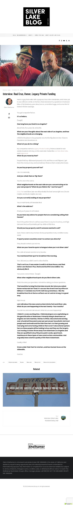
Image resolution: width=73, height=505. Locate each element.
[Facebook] (59, 42)
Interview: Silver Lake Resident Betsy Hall (51, 418)
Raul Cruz (29, 362)
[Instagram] (61, 42)
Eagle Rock (24, 153)
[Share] (9, 114)
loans (22, 362)
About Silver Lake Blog (52, 35)
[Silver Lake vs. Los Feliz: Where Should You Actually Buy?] (36, 390)
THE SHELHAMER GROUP (60, 471)
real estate (37, 362)
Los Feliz (57, 151)
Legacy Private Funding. (41, 149)
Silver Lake (6, 90)
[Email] (9, 117)
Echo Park (20, 192)
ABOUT (30, 35)
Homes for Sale (39, 35)
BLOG (14, 35)
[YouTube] (64, 42)
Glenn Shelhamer (9, 107)
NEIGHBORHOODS (21, 35)
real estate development (50, 362)
